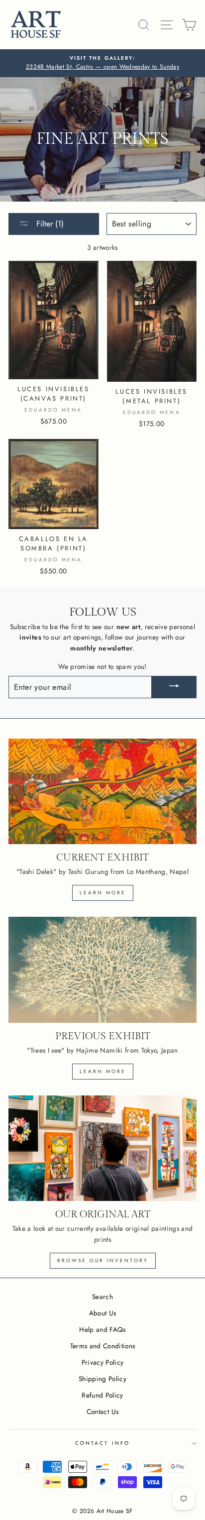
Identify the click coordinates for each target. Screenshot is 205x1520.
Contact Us (102, 1411)
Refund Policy (102, 1395)
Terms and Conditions (102, 1346)
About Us (102, 1313)
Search (102, 1297)
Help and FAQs (102, 1329)
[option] (102, 63)
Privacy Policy (103, 1362)
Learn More (103, 1071)
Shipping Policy (102, 1379)
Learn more (103, 892)
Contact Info (102, 1443)
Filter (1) (49, 223)
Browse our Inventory (102, 1260)
